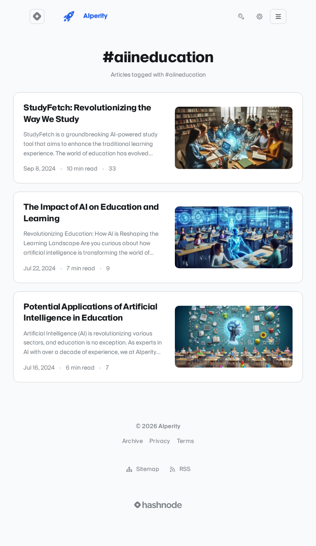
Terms (185, 441)
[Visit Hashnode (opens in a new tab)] (158, 505)
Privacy (159, 441)
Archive (132, 441)
